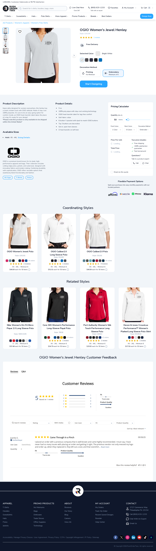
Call (137, 163)
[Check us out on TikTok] (145, 537)
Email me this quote (121, 172)
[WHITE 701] (51, 337)
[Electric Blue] (100, 60)
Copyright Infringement (75, 537)
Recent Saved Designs (104, 514)
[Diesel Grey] (87, 60)
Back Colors (128, 126)
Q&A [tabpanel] (23, 371)
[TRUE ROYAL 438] (55, 337)
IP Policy (88, 537)
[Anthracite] (23, 340)
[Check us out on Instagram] (127, 537)
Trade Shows (39, 518)
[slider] (128, 120)
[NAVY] (142, 337)
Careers (67, 518)
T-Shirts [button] (8, 16)
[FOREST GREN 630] (45, 337)
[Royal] (100, 337)
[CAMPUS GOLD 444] (61, 337)
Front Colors (114, 126)
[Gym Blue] (17, 340)
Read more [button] (105, 447)
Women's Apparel (22, 23)
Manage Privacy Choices (23, 537)
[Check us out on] (133, 537)
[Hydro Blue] (90, 260)
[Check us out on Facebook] (116, 537)
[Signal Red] (23, 260)
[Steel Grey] (96, 337)
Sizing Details (24, 137)
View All (67, 522)
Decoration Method (144, 126)
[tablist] (78, 369)
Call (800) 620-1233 (138, 514)
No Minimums (39, 507)
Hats (5, 518)
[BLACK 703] (64, 337)
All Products (8, 23)
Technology (38, 525)
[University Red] (13, 340)
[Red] (87, 337)
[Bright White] (98, 53)
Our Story (68, 511)
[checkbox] (112, 172)
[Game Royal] (29, 340)
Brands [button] (93, 16)
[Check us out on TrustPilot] (151, 537)
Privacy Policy (53, 537)
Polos (29, 177)
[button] (77, 395)
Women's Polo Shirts (39, 23)
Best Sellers (107, 16)
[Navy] (91, 60)
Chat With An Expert (138, 519)
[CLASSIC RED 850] (48, 337)
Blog (66, 514)
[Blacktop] (96, 60)
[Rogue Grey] (87, 260)
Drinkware (38, 514)
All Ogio (7, 177)
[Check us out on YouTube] (139, 537)
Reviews (67, 507)
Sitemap (95, 537)
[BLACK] (139, 337)
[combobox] (42, 8)
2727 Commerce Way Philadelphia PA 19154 (139, 508)
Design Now (146, 16)
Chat (146, 163)
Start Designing (93, 83)
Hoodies (6, 511)
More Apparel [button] (60, 16)
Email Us (133, 523)
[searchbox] (20, 423)
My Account (129, 8)
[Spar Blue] (103, 260)
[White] (26, 340)
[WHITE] (135, 337)
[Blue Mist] (10, 260)
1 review (97, 37)
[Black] (20, 340)
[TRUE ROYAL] (129, 337)
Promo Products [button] (78, 16)
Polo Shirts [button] (45, 16)
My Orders (99, 507)
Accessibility (8, 537)
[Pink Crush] (7, 260)
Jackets (6, 525)
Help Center (100, 522)
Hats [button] (34, 16)
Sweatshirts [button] (21, 16)
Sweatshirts (7, 514)
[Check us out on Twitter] (121, 537)
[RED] (132, 337)
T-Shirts (19, 177)
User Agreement (40, 537)
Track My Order (101, 511)
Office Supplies (40, 522)
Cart (147, 8)
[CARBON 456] (58, 337)
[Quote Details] (29, 269)
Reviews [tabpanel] (14, 371)
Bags (36, 511)
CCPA (62, 537)
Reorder (98, 518)
